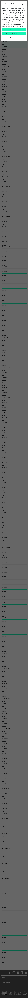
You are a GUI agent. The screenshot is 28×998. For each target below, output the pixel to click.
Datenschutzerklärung (7, 21)
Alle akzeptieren (14, 29)
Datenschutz (13, 37)
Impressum (7, 37)
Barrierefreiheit (20, 37)
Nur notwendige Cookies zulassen (14, 34)
